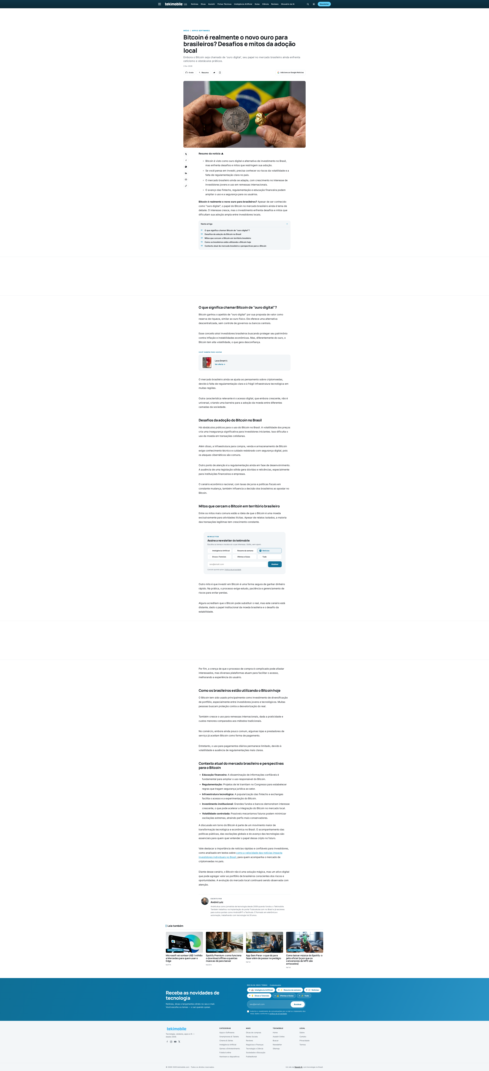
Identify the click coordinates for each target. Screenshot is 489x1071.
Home (275, 1032)
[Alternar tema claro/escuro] (313, 4)
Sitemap (276, 1048)
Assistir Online (278, 1036)
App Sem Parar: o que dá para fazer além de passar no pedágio (263, 957)
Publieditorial (251, 1056)
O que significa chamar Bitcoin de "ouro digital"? (227, 230)
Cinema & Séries (226, 1040)
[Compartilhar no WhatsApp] (185, 166)
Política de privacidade (233, 570)
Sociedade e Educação (255, 1052)
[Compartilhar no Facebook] (185, 160)
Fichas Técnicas (225, 4)
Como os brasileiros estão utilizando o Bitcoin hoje (228, 242)
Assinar (274, 564)
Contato (303, 1036)
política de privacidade (278, 1014)
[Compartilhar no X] (185, 154)
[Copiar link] (185, 185)
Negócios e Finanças (254, 1044)
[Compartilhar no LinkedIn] (185, 173)
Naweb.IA (298, 1067)
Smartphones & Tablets (229, 1036)
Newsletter (324, 4)
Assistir (211, 4)
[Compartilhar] (214, 72)
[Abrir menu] (159, 4)
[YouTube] (175, 1041)
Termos (303, 1044)
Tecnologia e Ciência (254, 1048)
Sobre (302, 1032)
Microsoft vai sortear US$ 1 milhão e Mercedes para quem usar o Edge (184, 958)
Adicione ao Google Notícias (292, 72)
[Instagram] (171, 1041)
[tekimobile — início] (176, 4)
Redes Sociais (252, 1036)
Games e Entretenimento (229, 1048)
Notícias (194, 4)
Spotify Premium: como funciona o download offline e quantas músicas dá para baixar (223, 958)
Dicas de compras (253, 1032)
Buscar (276, 1040)
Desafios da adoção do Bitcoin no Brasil (223, 234)
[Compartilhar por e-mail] (185, 179)
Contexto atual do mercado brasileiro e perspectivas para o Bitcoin (235, 246)
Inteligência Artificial (243, 4)
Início (186, 31)
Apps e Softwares (201, 31)
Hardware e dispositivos (229, 1056)
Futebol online (225, 1052)
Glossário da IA (287, 4)
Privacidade (304, 1040)
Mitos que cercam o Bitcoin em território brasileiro (228, 238)
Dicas (203, 4)
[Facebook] (167, 1041)
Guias (257, 4)
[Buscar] (308, 4)
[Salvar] (220, 72)
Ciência (265, 4)
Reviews (275, 4)
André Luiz (217, 902)
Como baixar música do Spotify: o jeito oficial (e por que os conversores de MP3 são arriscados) (304, 959)
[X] (179, 1041)
